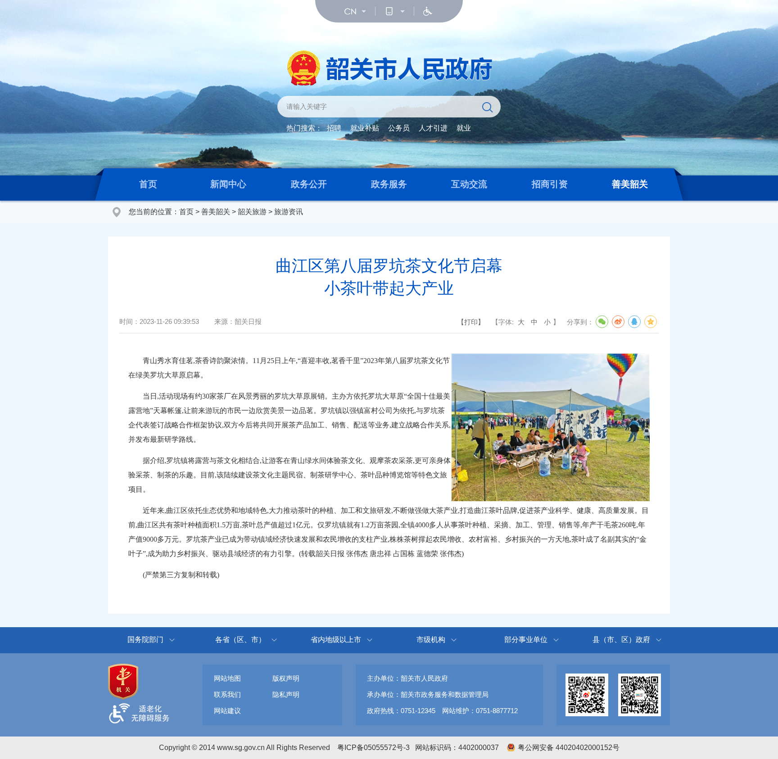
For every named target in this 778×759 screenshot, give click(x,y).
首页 (148, 184)
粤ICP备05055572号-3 (373, 747)
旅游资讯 (288, 212)
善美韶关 (630, 184)
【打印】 (470, 322)
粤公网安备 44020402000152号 (569, 747)
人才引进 (433, 128)
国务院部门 (145, 639)
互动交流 (469, 184)
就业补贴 (364, 128)
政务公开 (309, 184)
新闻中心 (228, 184)
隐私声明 (285, 694)
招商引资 (550, 184)
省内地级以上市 (336, 639)
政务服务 (389, 184)
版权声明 (285, 678)
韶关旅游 (252, 212)
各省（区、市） (240, 639)
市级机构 (430, 639)
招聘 (334, 128)
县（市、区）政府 (621, 639)
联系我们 (227, 694)
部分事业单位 (525, 639)
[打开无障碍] (427, 11)
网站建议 (227, 710)
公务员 (399, 128)
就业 (464, 128)
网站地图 (227, 678)
